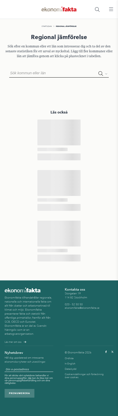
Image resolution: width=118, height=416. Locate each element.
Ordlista (69, 358)
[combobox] (59, 72)
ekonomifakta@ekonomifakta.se (82, 307)
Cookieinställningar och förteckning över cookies (84, 376)
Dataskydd (70, 368)
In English (70, 363)
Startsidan (47, 26)
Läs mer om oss (13, 341)
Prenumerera (19, 393)
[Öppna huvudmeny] (111, 9)
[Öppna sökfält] (97, 9)
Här (30, 378)
